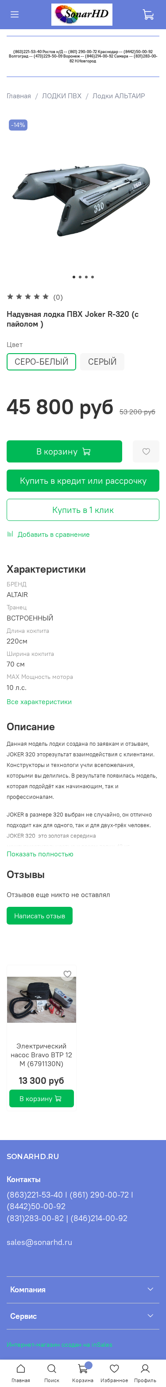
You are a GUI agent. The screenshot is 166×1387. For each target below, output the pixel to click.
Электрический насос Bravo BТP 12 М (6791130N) (41, 1054)
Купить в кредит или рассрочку (83, 480)
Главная (19, 95)
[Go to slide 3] (86, 277)
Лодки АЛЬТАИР (119, 95)
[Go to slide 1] (74, 277)
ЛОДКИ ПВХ (61, 95)
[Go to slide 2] (80, 277)
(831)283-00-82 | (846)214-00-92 (67, 1218)
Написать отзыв (39, 915)
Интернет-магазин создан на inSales (59, 1344)
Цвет (15, 344)
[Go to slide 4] (92, 277)
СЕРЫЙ (102, 361)
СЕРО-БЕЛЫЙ (41, 361)
